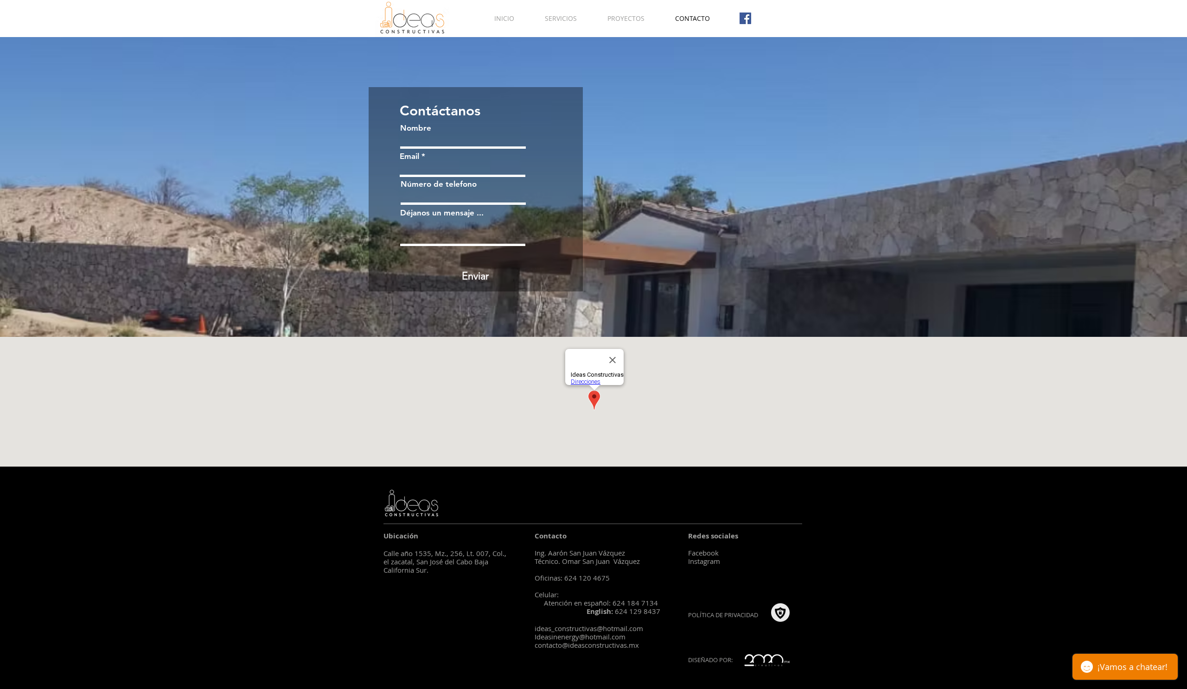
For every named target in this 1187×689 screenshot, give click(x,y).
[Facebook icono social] (745, 18)
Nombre (415, 128)
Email (409, 156)
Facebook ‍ (703, 552)
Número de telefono (439, 184)
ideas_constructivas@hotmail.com (589, 628)
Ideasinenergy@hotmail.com (580, 636)
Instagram (704, 561)
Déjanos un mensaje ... (442, 213)
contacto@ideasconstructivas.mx (587, 645)
